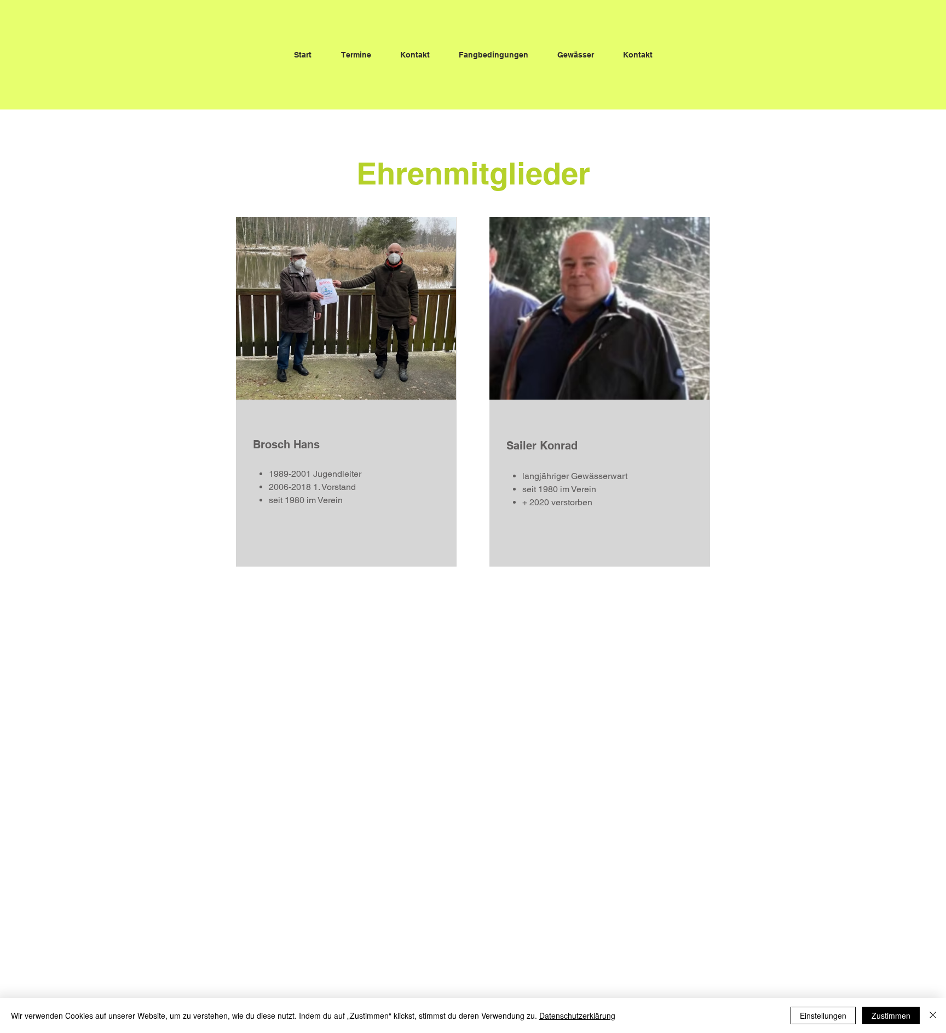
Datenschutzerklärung (577, 1015)
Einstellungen (823, 1015)
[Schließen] (932, 1015)
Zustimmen (891, 1015)
